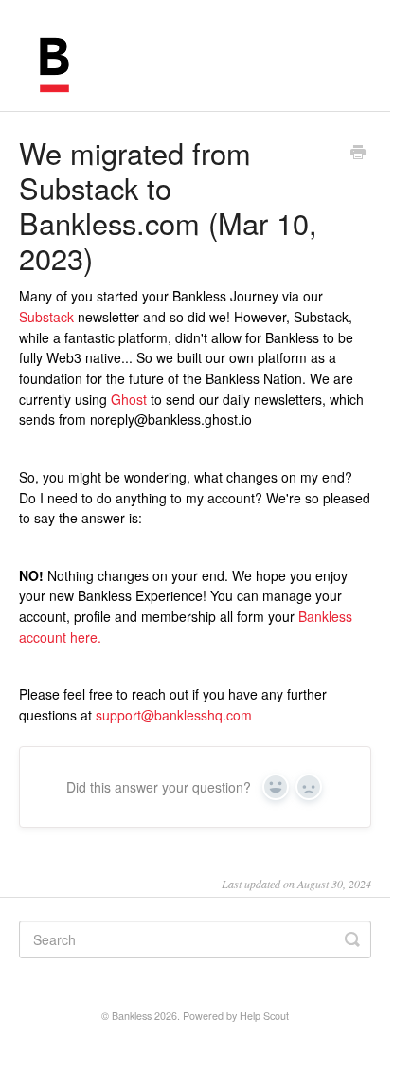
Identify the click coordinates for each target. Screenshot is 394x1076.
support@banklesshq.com (174, 714)
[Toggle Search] (352, 939)
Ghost (129, 399)
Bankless (132, 1016)
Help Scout (264, 1016)
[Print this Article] (358, 153)
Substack (46, 316)
